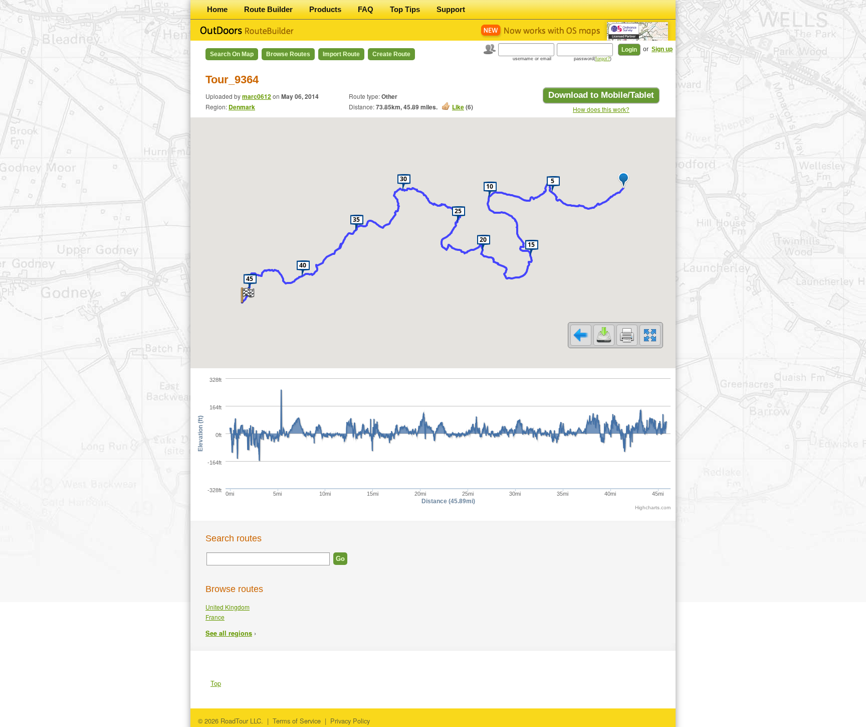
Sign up (662, 49)
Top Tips (405, 9)
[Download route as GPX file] (603, 335)
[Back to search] (580, 335)
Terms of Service (297, 720)
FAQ (365, 9)
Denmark (242, 106)
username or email (532, 58)
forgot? (602, 58)
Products (325, 9)
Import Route (341, 54)
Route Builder (268, 9)
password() (592, 58)
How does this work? (601, 109)
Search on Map (232, 54)
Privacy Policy (350, 720)
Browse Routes (288, 54)
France (215, 617)
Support (451, 9)
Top (215, 683)
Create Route (391, 54)
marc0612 (256, 96)
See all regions (228, 633)
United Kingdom (227, 607)
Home (217, 9)
